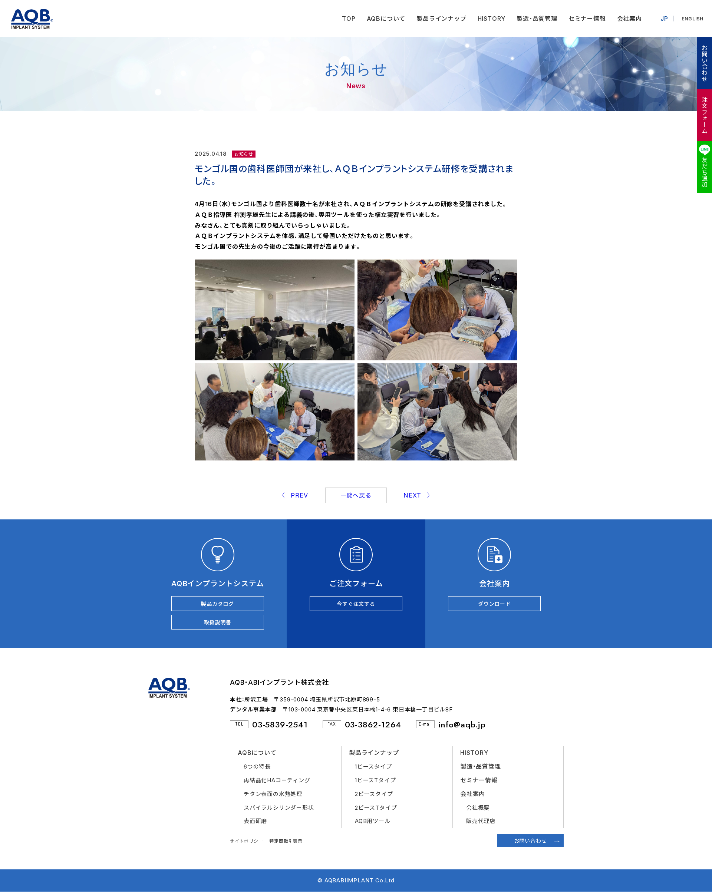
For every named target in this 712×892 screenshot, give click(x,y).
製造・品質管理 (537, 18)
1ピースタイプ (373, 766)
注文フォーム (704, 115)
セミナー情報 (587, 18)
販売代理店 (480, 821)
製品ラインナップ (441, 18)
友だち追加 (704, 172)
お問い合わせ (704, 63)
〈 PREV (294, 495)
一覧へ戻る (356, 495)
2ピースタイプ (374, 793)
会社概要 (478, 807)
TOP (348, 18)
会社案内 (629, 18)
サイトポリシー (246, 841)
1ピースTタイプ (375, 780)
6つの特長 (257, 766)
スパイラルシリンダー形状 (279, 807)
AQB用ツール (372, 821)
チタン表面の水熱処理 (273, 793)
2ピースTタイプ (376, 807)
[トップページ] (26, 18)
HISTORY (492, 18)
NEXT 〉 (417, 495)
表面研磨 (255, 821)
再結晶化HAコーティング (277, 780)
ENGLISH (693, 19)
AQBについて (386, 18)
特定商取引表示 (286, 841)
